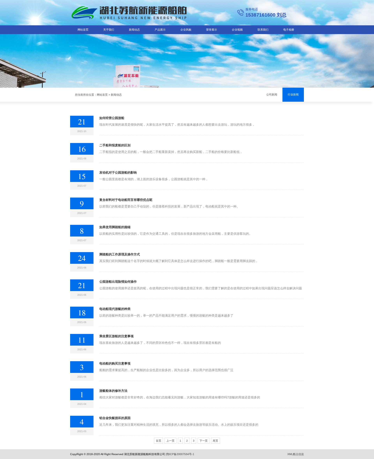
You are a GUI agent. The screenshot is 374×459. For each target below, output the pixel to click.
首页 (158, 440)
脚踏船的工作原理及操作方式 (119, 254)
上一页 (170, 440)
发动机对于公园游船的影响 (118, 172)
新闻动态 (134, 29)
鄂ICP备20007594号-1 (180, 454)
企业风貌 (185, 29)
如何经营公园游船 (111, 118)
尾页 (215, 440)
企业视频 (237, 29)
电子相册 (288, 29)
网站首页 (83, 29)
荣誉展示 (211, 29)
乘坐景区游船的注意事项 (116, 336)
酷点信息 (298, 454)
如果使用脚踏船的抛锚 (115, 227)
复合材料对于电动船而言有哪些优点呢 (125, 199)
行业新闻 (293, 94)
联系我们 (263, 29)
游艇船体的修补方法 (113, 390)
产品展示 (160, 29)
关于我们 (108, 29)
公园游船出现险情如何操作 (118, 281)
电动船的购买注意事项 (115, 363)
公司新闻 (271, 94)
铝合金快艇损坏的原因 (115, 418)
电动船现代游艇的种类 (115, 309)
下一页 (203, 440)
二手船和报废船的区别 (115, 145)
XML (290, 454)
